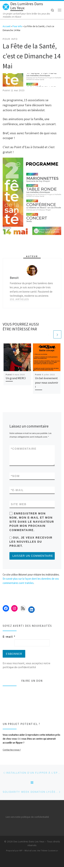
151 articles (19, 299)
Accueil (6, 26)
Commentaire (23, 448)
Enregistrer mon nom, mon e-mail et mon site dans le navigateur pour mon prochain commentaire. (31, 522)
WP (20, 850)
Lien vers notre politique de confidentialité (27, 816)
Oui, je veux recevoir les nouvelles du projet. (30, 541)
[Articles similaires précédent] (49, 334)
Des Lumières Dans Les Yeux (29, 841)
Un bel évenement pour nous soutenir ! (46, 382)
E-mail (17, 490)
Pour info (17, 26)
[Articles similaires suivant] (57, 334)
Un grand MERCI (16, 378)
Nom (15, 476)
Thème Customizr (49, 850)
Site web (18, 504)
